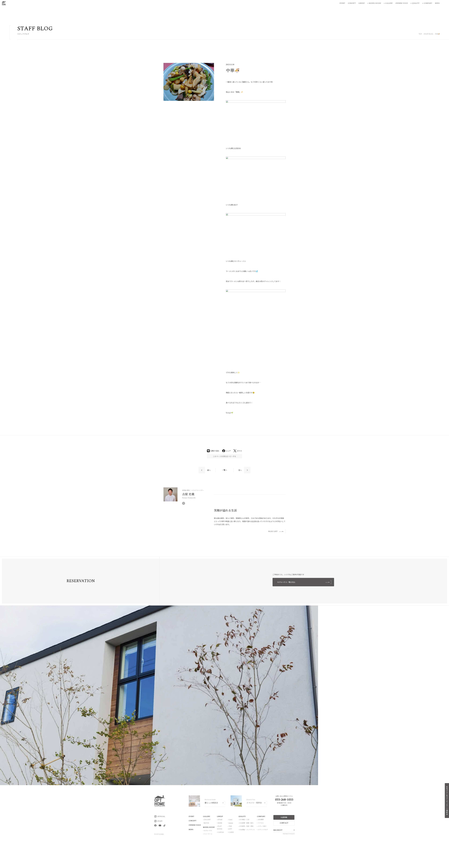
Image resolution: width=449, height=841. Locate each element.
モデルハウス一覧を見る (286, 582)
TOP (420, 34)
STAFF (159, 821)
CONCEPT (192, 821)
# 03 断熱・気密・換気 (246, 826)
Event (342, 3)
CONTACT (284, 823)
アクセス (261, 823)
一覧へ (224, 470)
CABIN (231, 832)
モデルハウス (208, 831)
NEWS (191, 829)
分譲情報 (284, 817)
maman (231, 823)
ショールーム (208, 834)
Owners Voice (401, 3)
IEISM (220, 823)
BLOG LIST (272, 531)
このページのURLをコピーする (224, 456)
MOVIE (206, 823)
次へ (240, 470)
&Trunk (220, 820)
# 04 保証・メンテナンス (247, 830)
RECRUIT (277, 830)
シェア (228, 451)
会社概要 (261, 820)
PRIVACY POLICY (289, 834)
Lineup (361, 3)
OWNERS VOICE (195, 825)
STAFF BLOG (428, 34)
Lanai (230, 820)
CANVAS (221, 832)
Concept (352, 3)
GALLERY (207, 820)
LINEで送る (214, 451)
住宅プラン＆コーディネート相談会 (447, 800)
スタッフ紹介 (262, 826)
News (437, 3)
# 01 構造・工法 (244, 820)
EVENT (191, 816)
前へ (209, 470)
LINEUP (220, 816)
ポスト (239, 451)
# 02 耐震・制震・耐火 (246, 823)
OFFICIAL (161, 816)
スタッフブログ (263, 830)
